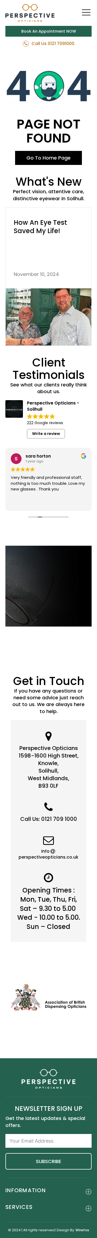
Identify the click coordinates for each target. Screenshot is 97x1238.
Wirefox (82, 1230)
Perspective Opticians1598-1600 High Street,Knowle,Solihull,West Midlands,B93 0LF (49, 767)
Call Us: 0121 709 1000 (48, 819)
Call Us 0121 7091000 (53, 44)
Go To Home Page (48, 157)
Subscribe (48, 1161)
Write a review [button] (46, 433)
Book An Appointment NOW (48, 31)
